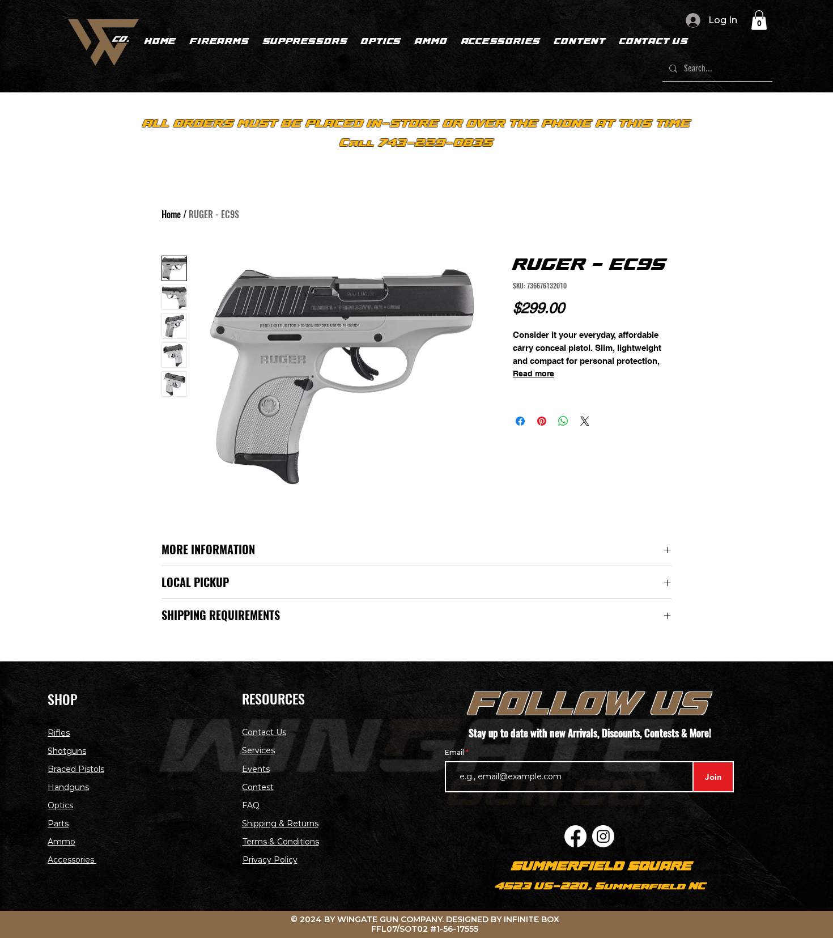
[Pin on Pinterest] (542, 421)
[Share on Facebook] (520, 421)
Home (171, 214)
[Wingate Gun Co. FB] (575, 836)
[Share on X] (585, 421)
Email (455, 752)
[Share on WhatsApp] (563, 421)
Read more (533, 373)
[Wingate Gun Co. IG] (603, 836)
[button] (759, 20)
